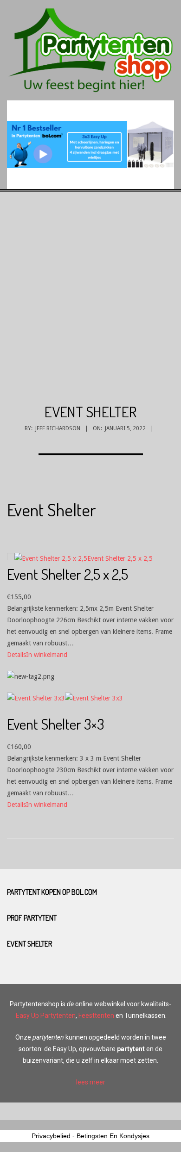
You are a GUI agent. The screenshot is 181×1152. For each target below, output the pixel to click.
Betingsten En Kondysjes (113, 1136)
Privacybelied (51, 1136)
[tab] (90, 1082)
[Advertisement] (90, 307)
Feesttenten (96, 1015)
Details (16, 654)
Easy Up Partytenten (46, 1015)
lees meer (90, 1082)
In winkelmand (46, 654)
